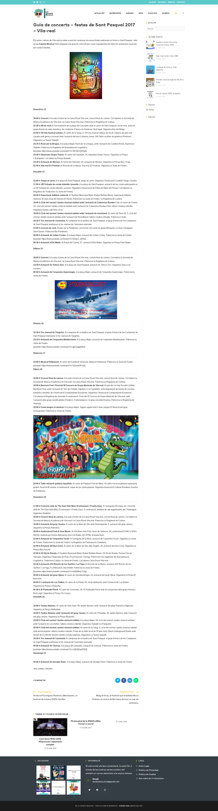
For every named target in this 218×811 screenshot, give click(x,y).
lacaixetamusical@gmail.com (106, 782)
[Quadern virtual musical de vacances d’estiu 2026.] (150, 45)
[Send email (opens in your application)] (43, 2)
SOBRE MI (171, 2)
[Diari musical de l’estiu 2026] (150, 57)
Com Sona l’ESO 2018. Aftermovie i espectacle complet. (50, 742)
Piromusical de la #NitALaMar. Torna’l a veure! (86, 722)
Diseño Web (124, 806)
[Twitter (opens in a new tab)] (34, 2)
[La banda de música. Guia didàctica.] (150, 70)
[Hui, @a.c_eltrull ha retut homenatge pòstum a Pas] (43, 772)
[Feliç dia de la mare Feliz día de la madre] (74, 772)
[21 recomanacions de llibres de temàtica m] (74, 788)
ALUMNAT (152, 2)
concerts (49, 669)
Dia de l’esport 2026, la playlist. (168, 93)
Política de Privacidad (148, 770)
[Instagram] (104, 789)
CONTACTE (181, 2)
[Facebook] (97, 789)
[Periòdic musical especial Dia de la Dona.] (150, 82)
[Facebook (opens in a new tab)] (37, 2)
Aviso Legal (144, 766)
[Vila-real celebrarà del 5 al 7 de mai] (43, 788)
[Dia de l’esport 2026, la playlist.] (150, 94)
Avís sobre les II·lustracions (151, 778)
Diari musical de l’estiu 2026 (167, 56)
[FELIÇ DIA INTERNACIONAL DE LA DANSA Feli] (58, 788)
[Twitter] (89, 789)
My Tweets (150, 110)
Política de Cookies (147, 774)
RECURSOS (162, 2)
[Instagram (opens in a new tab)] (40, 2)
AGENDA (41, 669)
